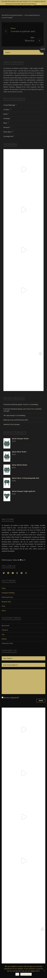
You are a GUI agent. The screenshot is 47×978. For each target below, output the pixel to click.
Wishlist (4, 639)
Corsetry (7, 109)
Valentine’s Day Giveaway (11, 424)
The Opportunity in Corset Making (14, 415)
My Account (5, 625)
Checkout (5, 630)
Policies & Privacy (7, 597)
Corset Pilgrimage (9, 105)
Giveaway (7, 118)
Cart (3, 634)
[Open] (23, 169)
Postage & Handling (8, 593)
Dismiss (39, 4)
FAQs (3, 606)
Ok (17, 974)
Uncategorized (8, 136)
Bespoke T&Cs (6, 602)
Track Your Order (7, 643)
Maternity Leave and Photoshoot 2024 (15, 420)
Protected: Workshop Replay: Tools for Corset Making (20, 404)
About (4, 611)
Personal (7, 127)
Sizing (3, 588)
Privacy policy (26, 974)
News (6, 123)
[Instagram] (41, 186)
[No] (44, 971)
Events (6, 114)
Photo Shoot (8, 131)
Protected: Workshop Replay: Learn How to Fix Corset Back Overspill (22, 410)
